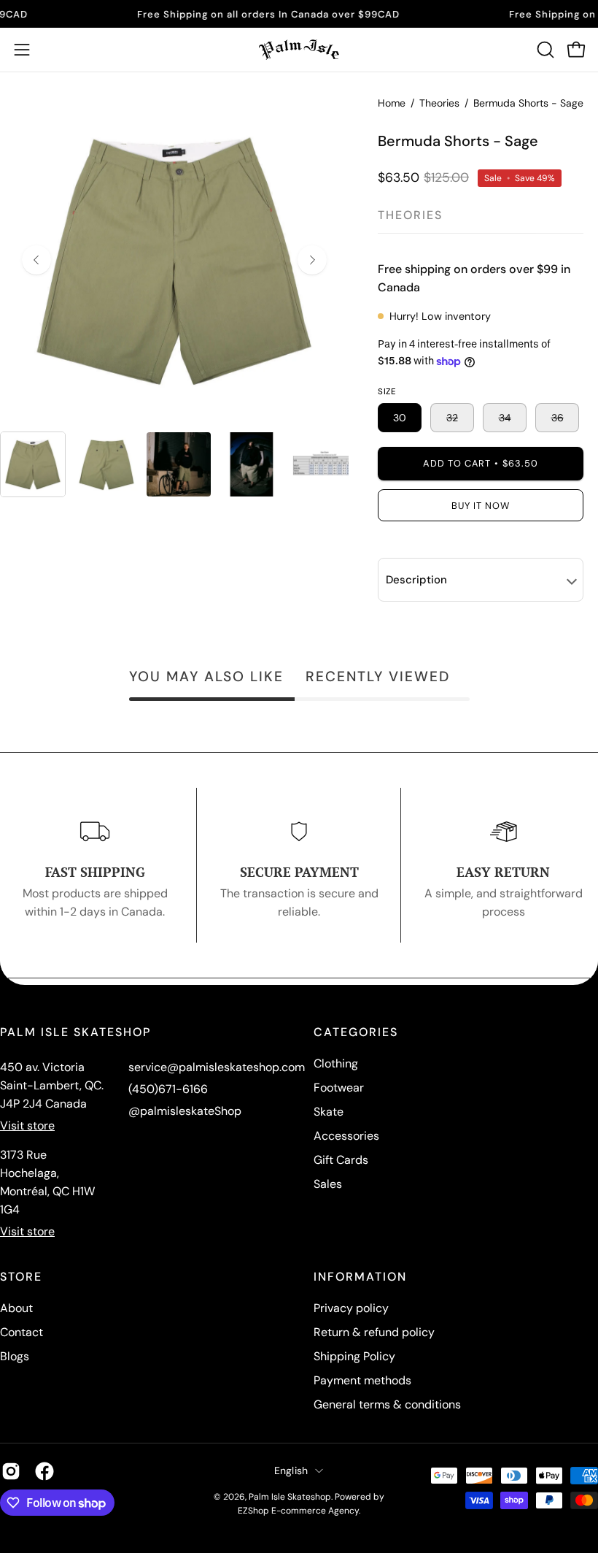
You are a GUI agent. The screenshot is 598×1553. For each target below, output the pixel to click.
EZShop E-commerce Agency (298, 1510)
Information (360, 1277)
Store (21, 1277)
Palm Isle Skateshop (290, 1497)
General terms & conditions (387, 1404)
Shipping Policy (354, 1356)
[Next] (312, 260)
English (291, 1470)
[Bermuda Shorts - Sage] (33, 464)
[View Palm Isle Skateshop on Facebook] (44, 1471)
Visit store (27, 1125)
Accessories (346, 1135)
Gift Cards (341, 1159)
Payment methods (362, 1380)
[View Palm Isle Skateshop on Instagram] (11, 1471)
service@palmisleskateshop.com (216, 1067)
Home (391, 103)
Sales (328, 1184)
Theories (439, 103)
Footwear (339, 1087)
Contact (21, 1332)
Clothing (336, 1063)
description (416, 579)
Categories (356, 1032)
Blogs (14, 1356)
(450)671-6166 (168, 1089)
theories (410, 215)
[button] (544, 49)
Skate (328, 1111)
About (16, 1308)
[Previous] (36, 260)
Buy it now (480, 505)
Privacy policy (351, 1308)
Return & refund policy (374, 1332)
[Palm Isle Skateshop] (299, 49)
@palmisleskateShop (184, 1111)
